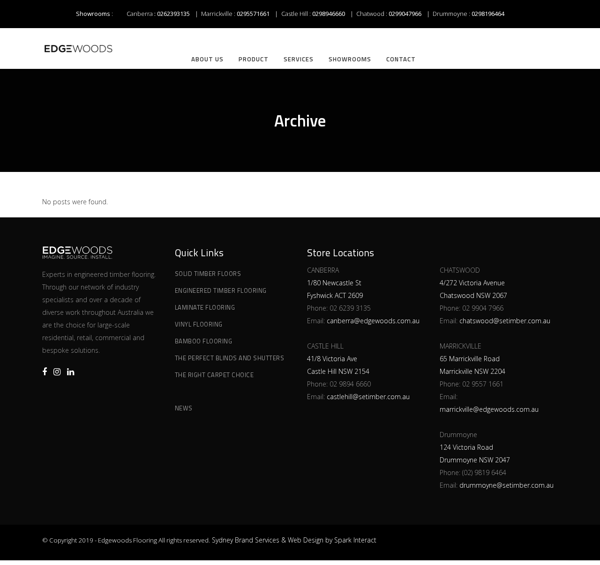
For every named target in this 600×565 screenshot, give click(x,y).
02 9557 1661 (482, 383)
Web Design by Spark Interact (332, 539)
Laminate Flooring (205, 307)
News (184, 408)
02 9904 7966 (482, 308)
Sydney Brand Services (245, 539)
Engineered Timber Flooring (221, 290)
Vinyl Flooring (199, 324)
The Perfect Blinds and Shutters (230, 358)
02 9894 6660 (350, 383)
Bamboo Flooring (203, 341)
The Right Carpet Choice (214, 374)
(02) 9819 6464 (484, 472)
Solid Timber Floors (208, 273)
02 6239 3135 (350, 308)
